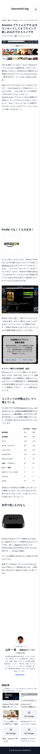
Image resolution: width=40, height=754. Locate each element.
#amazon (22, 36)
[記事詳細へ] (11, 700)
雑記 (9, 20)
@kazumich (20, 674)
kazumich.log (20, 8)
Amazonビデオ (7, 265)
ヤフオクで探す (18, 551)
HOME (4, 20)
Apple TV (18, 545)
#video (28, 36)
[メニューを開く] (35, 9)
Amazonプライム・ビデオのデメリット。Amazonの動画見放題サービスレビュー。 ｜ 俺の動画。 (20, 411)
